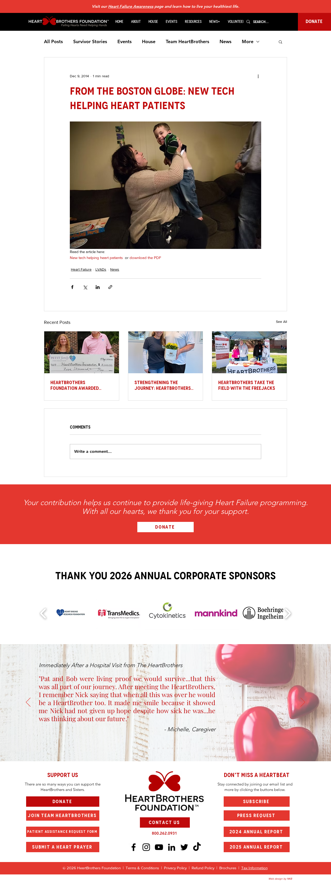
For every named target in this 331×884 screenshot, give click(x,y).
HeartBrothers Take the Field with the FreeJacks (246, 385)
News (225, 41)
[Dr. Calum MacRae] (154, 748)
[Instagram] (146, 847)
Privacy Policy (176, 868)
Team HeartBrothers (187, 41)
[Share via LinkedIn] (97, 287)
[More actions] (258, 76)
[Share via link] (110, 287)
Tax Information (254, 868)
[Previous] (28, 702)
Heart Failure (81, 269)
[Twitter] (184, 847)
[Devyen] (172, 748)
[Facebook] (134, 847)
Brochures (228, 868)
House (148, 41)
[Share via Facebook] (72, 287)
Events (124, 41)
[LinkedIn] (172, 847)
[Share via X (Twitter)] (84, 287)
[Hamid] (182, 748)
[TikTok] (197, 847)
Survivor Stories (90, 41)
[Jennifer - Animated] (168, 748)
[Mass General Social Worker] (177, 748)
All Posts (53, 41)
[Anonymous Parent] (158, 748)
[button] (136, 22)
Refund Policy (203, 868)
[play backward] (43, 613)
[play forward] (288, 613)
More (247, 41)
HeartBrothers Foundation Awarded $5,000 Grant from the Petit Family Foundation (78, 385)
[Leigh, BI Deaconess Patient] (163, 748)
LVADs (100, 269)
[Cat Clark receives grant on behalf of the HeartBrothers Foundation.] (81, 352)
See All (281, 321)
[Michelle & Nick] (149, 748)
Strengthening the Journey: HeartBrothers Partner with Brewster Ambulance (162, 385)
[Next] (302, 702)
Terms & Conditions (142, 868)
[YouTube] (159, 847)
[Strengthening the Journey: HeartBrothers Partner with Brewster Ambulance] (165, 352)
